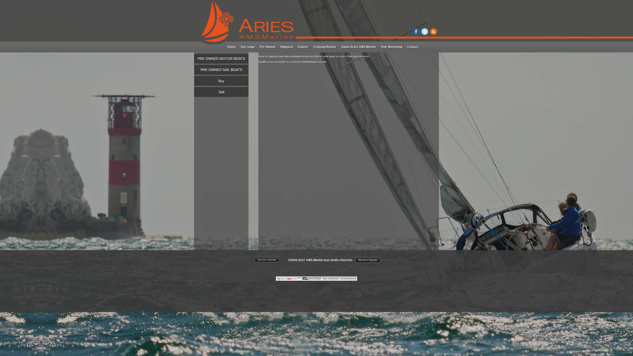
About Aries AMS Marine (358, 47)
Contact (412, 47)
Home (231, 47)
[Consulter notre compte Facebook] (416, 33)
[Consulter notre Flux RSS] (433, 33)
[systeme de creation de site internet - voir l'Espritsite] (288, 279)
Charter (303, 47)
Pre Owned (267, 47)
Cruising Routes (325, 47)
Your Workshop (391, 47)
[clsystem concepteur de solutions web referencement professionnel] (329, 279)
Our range (248, 47)
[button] (267, 259)
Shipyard (286, 47)
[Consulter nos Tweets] (424, 33)
